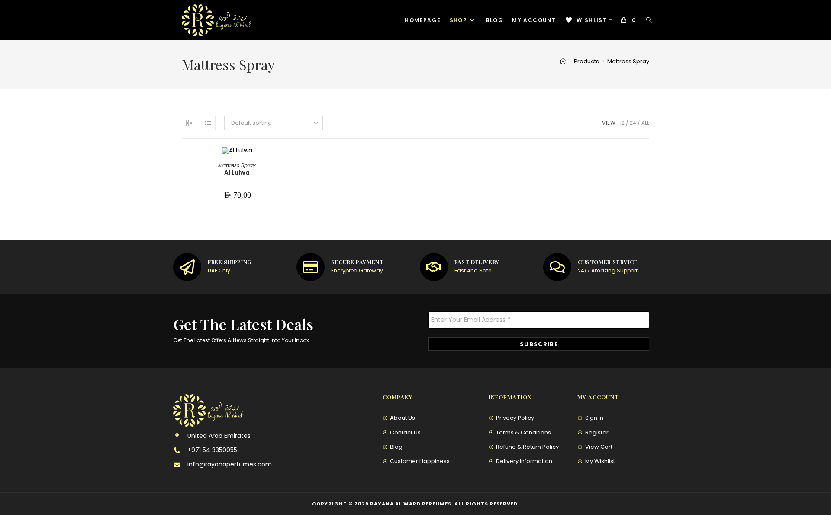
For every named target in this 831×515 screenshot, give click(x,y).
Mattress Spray (628, 61)
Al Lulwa (237, 172)
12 (622, 122)
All (645, 122)
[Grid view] (189, 123)
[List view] (208, 123)
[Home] (563, 61)
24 (633, 122)
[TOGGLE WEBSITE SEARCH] (649, 20)
